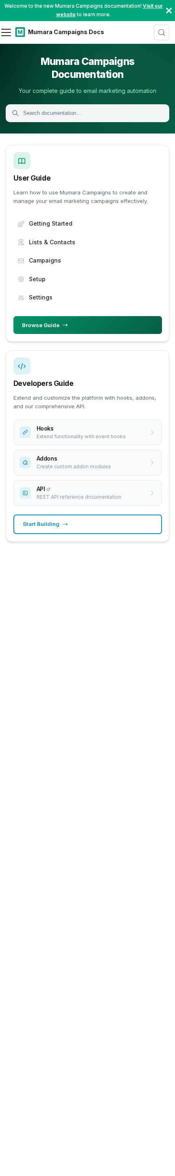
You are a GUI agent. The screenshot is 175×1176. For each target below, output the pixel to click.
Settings (40, 297)
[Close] (169, 10)
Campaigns (45, 260)
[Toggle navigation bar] (6, 32)
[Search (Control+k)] (161, 32)
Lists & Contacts (52, 242)
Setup (37, 279)
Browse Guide (40, 325)
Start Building (41, 524)
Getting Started (50, 223)
